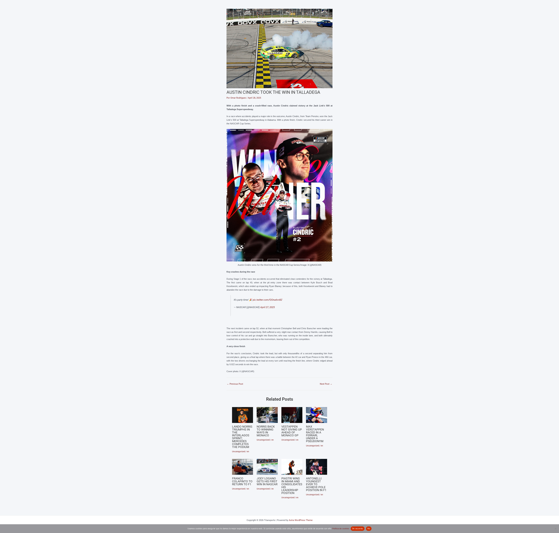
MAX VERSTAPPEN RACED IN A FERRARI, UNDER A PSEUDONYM (315, 434)
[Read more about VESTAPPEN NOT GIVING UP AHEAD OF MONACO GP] (292, 415)
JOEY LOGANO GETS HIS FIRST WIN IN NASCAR (267, 481)
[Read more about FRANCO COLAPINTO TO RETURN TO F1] (242, 467)
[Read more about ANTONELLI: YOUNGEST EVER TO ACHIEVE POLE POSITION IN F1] (316, 467)
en (248, 451)
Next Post (326, 384)
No (368, 528)
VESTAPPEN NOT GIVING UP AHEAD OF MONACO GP (291, 431)
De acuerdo (357, 528)
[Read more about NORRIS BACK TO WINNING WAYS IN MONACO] (267, 415)
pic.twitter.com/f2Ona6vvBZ (267, 299)
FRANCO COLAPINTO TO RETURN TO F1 (242, 481)
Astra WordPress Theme (301, 520)
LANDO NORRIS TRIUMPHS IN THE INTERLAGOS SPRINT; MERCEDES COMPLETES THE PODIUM (242, 437)
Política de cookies (340, 528)
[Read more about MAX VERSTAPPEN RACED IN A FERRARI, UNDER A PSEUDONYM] (316, 415)
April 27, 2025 (267, 307)
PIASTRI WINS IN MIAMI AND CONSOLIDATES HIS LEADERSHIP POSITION (291, 486)
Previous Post (235, 384)
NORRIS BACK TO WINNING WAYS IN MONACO (266, 431)
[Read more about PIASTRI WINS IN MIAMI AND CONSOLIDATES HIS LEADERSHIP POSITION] (292, 467)
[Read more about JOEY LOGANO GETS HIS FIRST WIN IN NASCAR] (267, 467)
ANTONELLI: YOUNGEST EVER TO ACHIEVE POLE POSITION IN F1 (316, 484)
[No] (555, 528)
